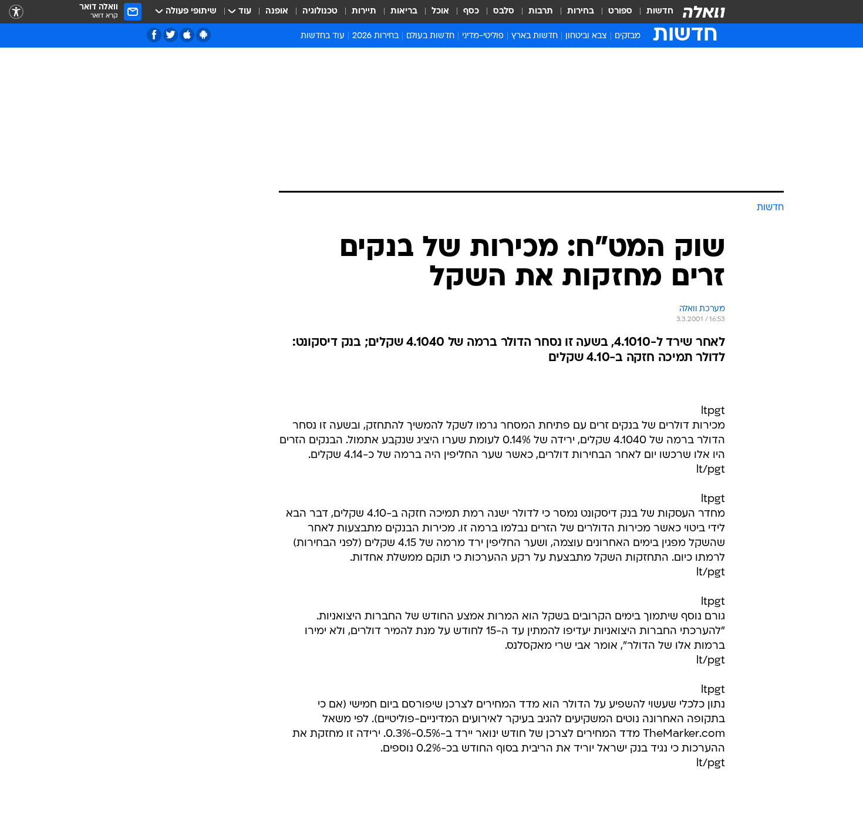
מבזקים (627, 36)
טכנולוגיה (320, 11)
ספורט (620, 11)
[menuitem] (652, 11)
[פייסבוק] (154, 35)
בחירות (580, 11)
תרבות (540, 11)
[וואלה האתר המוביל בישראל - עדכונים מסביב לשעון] (704, 12)
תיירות (364, 11)
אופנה (276, 11)
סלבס (503, 11)
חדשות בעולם (430, 36)
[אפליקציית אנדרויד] (203, 35)
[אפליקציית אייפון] (187, 35)
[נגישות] (16, 12)
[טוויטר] (170, 35)
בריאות (403, 11)
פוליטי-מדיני (483, 36)
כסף (471, 11)
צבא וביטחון (586, 36)
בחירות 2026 (375, 36)
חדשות (659, 11)
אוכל (440, 11)
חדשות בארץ (534, 36)
